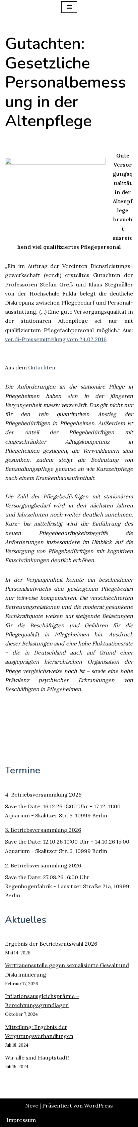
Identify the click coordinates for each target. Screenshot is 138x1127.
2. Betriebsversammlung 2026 (43, 865)
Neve (31, 1105)
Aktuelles (25, 919)
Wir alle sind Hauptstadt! (37, 1057)
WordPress (98, 1105)
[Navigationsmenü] (69, 7)
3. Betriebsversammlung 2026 (43, 829)
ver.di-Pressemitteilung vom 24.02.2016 (56, 339)
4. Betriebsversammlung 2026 (43, 794)
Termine (22, 770)
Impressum (21, 1120)
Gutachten (41, 367)
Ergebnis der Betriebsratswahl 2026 (51, 943)
